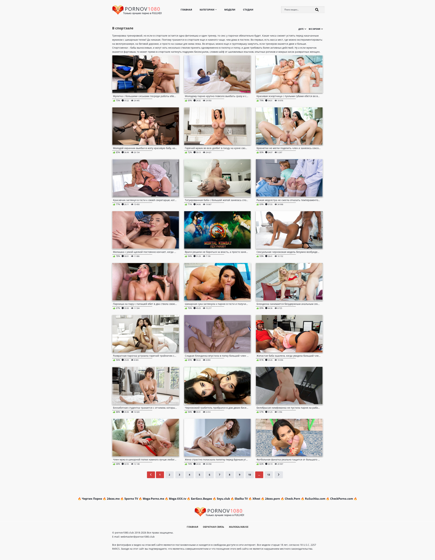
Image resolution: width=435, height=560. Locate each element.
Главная (186, 9)
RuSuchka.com (315, 499)
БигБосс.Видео (201, 499)
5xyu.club (223, 499)
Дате (295, 46)
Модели (229, 9)
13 (268, 474)
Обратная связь (213, 526)
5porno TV (131, 499)
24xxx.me (113, 499)
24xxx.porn (272, 499)
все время (312, 46)
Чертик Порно (92, 499)
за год (312, 50)
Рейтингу (295, 50)
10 (249, 474)
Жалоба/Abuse (238, 526)
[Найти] (317, 9)
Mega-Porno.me (153, 499)
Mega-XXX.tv (177, 499)
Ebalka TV (241, 499)
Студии (248, 9)
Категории (207, 9)
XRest (256, 499)
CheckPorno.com (341, 499)
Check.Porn (292, 499)
